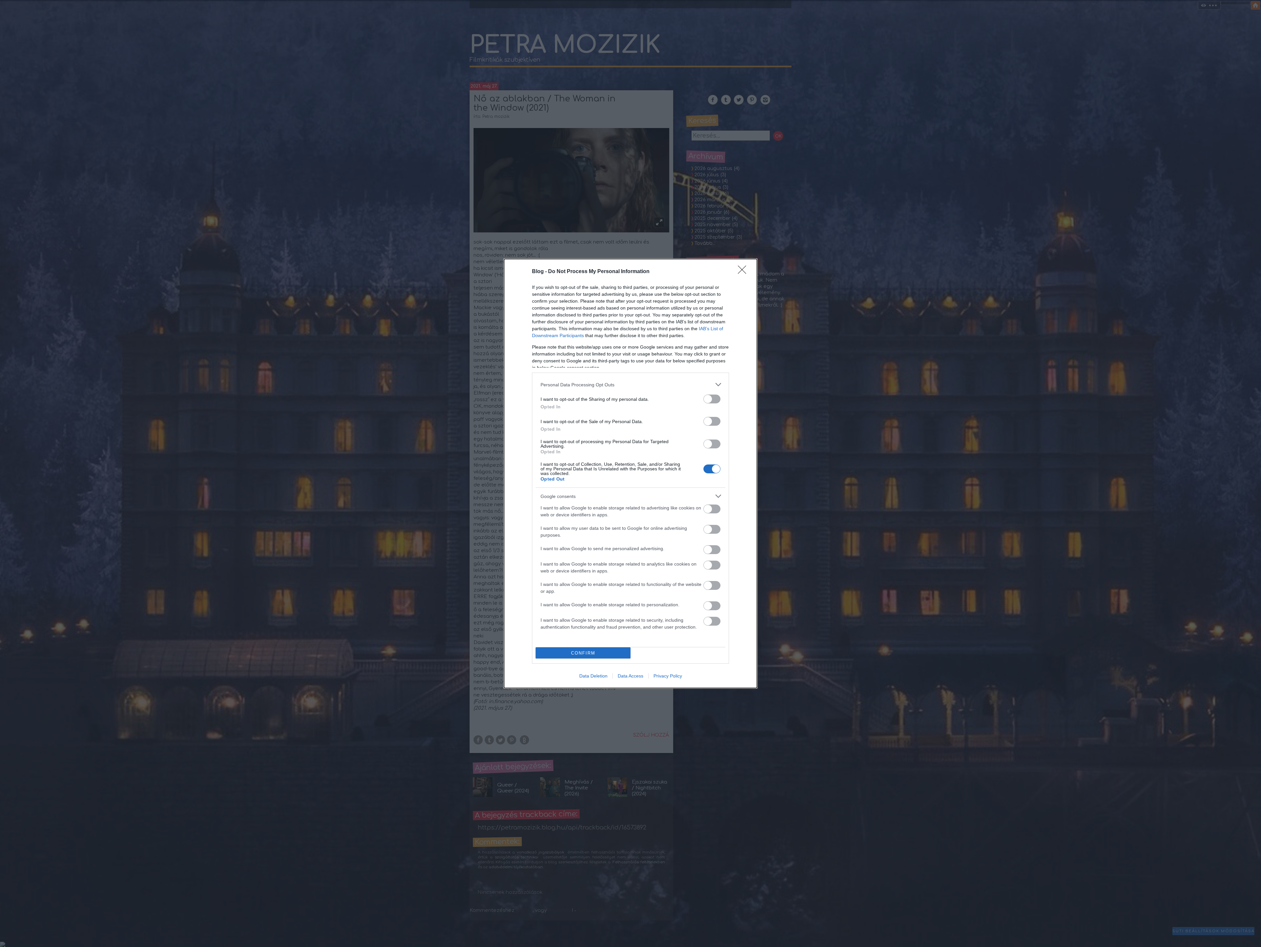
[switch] (711, 399)
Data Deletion (593, 675)
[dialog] (630, 473)
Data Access (630, 675)
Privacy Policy (667, 675)
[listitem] (630, 384)
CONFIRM (583, 653)
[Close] (744, 272)
